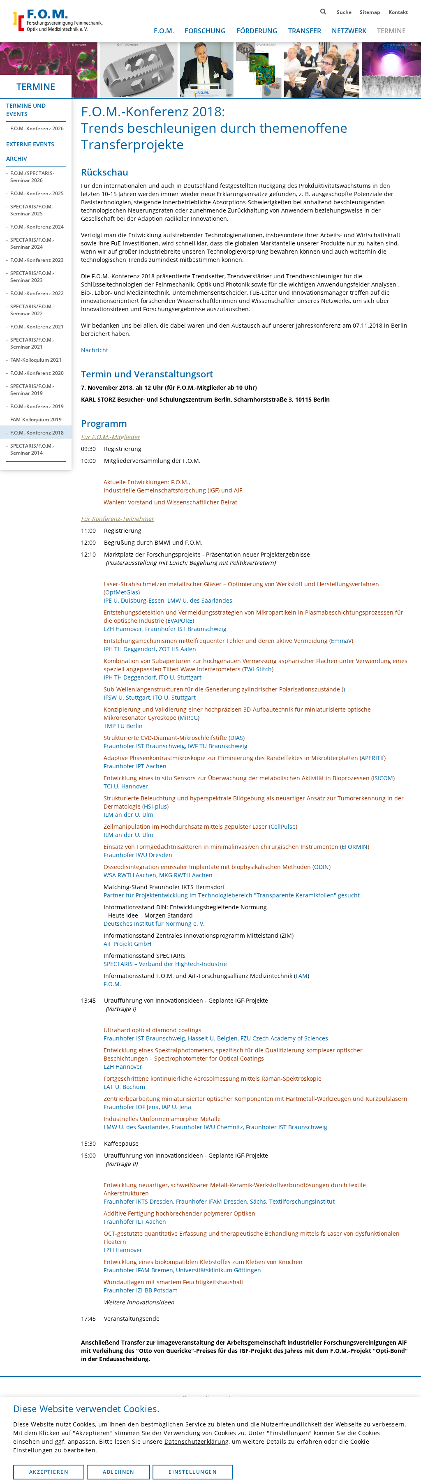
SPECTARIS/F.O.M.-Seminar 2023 (32, 277)
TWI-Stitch (258, 669)
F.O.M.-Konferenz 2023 (37, 260)
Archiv (16, 158)
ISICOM (383, 778)
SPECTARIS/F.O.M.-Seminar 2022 (32, 310)
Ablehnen (118, 1471)
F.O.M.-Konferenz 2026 (37, 128)
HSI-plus (155, 806)
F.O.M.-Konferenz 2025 (37, 193)
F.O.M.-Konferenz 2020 (37, 373)
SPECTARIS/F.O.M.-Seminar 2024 (32, 243)
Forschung (205, 30)
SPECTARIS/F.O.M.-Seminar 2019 (32, 390)
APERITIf (372, 758)
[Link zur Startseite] (58, 21)
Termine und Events (26, 110)
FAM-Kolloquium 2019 (36, 419)
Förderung (257, 30)
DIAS (236, 738)
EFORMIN (355, 847)
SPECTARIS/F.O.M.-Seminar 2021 (32, 343)
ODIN (321, 867)
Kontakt (398, 12)
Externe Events (30, 144)
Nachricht (94, 350)
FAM (302, 976)
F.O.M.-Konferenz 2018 (37, 432)
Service (395, 46)
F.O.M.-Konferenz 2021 (37, 326)
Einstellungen (193, 1471)
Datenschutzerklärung (196, 1441)
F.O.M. (164, 30)
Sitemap (370, 12)
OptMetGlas (121, 592)
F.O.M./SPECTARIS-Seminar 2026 (32, 177)
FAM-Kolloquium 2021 (36, 359)
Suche (344, 12)
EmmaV (341, 641)
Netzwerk (349, 30)
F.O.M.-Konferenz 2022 (37, 293)
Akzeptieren (48, 1471)
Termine (391, 30)
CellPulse (283, 826)
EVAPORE (179, 620)
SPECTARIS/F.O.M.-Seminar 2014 (32, 449)
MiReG (189, 717)
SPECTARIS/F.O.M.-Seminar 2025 (32, 210)
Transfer (304, 30)
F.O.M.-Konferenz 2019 (37, 406)
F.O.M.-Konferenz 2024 (37, 226)
